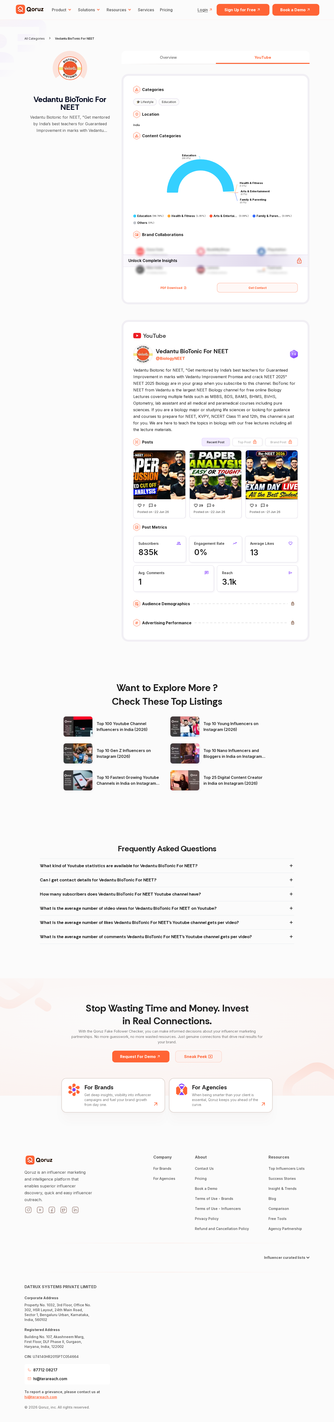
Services (146, 9)
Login (203, 9)
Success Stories (282, 1178)
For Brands (162, 1168)
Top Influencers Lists (286, 1168)
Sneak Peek (195, 1056)
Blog (272, 1198)
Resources (116, 9)
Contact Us (204, 1168)
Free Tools (277, 1219)
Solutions (86, 9)
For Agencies (164, 1178)
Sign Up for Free (240, 9)
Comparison (278, 1208)
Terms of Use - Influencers (218, 1208)
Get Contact (257, 288)
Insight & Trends (282, 1188)
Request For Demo (138, 1056)
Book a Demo (293, 9)
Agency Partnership (285, 1229)
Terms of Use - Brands (214, 1198)
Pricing (166, 9)
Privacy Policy (207, 1219)
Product (59, 9)
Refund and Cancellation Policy (222, 1229)
